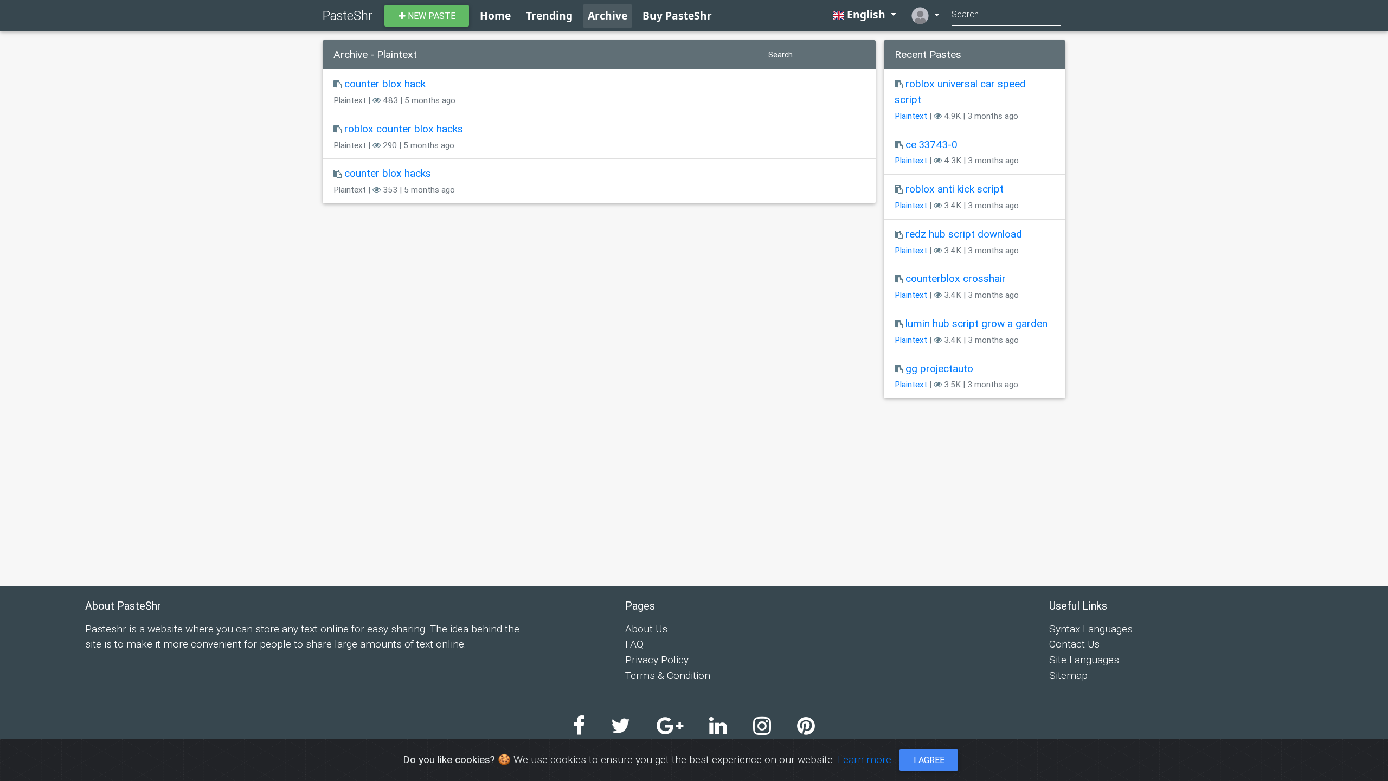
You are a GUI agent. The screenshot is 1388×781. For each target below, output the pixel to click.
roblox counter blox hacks (403, 128)
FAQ (634, 643)
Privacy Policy (657, 659)
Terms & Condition (667, 675)
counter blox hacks (387, 173)
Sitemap (1068, 675)
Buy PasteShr (677, 15)
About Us (646, 628)
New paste (430, 15)
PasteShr (347, 15)
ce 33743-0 (931, 144)
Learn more (864, 759)
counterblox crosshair (955, 278)
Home (495, 15)
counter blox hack (385, 83)
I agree (929, 759)
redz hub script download (963, 233)
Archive (607, 15)
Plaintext (911, 116)
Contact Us (1074, 643)
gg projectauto (939, 368)
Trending (549, 15)
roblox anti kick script (954, 188)
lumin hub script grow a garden (976, 323)
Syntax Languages (1091, 628)
